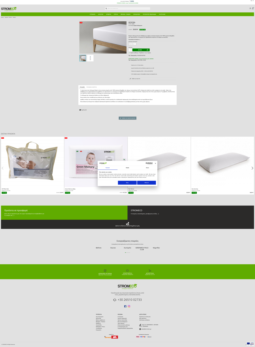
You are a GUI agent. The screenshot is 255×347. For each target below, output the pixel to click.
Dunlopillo (127, 248)
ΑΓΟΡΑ (3, 192)
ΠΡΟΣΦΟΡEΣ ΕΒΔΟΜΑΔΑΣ (149, 14)
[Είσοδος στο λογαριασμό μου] (250, 8)
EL (251, 0)
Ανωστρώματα (99, 316)
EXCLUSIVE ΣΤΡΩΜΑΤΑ (125, 1)
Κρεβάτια (108, 14)
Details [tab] (127, 167)
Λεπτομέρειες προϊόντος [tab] (91, 87)
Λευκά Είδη (99, 325)
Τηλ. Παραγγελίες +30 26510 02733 (136, 55)
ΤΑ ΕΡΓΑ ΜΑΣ (162, 14)
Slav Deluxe (131, 189)
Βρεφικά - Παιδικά (125, 14)
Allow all (146, 182)
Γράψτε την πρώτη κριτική (128, 118)
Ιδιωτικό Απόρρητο (122, 321)
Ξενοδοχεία (136, 14)
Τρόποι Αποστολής (122, 320)
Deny (127, 182)
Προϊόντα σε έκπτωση (144, 316)
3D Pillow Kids (5, 189)
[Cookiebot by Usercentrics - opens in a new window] (147, 163)
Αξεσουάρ (100, 14)
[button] (252, 168)
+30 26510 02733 (129, 300)
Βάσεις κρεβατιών (100, 320)
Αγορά (140, 50)
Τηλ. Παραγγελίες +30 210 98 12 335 (140, 59)
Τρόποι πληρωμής (122, 318)
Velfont (133, 23)
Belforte (98, 248)
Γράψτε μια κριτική (135, 78)
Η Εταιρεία (120, 316)
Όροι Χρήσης (121, 323)
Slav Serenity (195, 189)
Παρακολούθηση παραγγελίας (125, 328)
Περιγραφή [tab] (82, 87)
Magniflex (156, 248)
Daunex (113, 248)
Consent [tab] (108, 167)
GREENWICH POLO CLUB (142, 248)
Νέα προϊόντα (142, 318)
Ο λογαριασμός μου (123, 326)
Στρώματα (92, 14)
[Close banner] (155, 163)
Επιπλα (116, 14)
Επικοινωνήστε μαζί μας (124, 325)
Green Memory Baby (70, 189)
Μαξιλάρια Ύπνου (100, 326)
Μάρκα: (129, 23)
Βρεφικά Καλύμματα (138, 25)
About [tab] (147, 167)
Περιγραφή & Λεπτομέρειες (133, 39)
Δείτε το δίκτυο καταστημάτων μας (127, 225)
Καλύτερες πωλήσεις (144, 320)
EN (253, 0)
